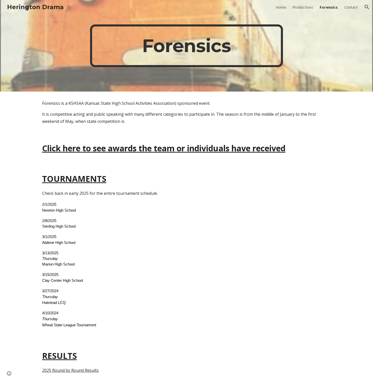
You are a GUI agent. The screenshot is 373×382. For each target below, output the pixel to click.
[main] (186, 45)
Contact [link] (351, 7)
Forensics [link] (329, 7)
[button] (367, 7)
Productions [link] (303, 7)
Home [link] (281, 7)
